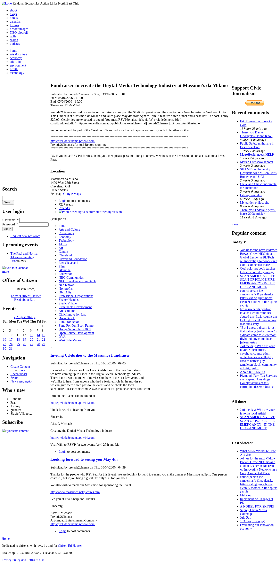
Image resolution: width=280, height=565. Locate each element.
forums (14, 25)
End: (53, 101)
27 (31, 344)
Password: (10, 224)
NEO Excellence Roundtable (77, 281)
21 (38, 339)
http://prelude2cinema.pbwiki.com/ (72, 141)
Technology (66, 240)
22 (43, 339)
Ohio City (65, 292)
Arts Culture (67, 310)
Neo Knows (66, 285)
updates (15, 43)
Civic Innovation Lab (72, 314)
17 (11, 339)
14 (38, 335)
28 (38, 344)
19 (24, 339)
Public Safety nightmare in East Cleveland (257, 145)
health (14, 69)
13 (31, 335)
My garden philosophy (254, 202)
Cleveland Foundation (73, 259)
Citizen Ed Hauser (70, 545)
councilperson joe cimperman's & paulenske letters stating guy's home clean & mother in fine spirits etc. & (258, 298)
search (14, 40)
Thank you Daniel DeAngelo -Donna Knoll (256, 134)
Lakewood (66, 274)
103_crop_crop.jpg (252, 521)
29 (43, 344)
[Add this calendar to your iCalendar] (15, 268)
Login (62, 200)
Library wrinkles (251, 195)
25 (18, 344)
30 (4, 348)
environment (18, 65)
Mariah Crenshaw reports (256, 162)
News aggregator (21, 381)
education (16, 61)
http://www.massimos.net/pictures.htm (75, 492)
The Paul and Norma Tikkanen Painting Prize (24, 257)
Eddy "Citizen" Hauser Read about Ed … (26, 297)
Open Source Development (76, 333)
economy (16, 58)
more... (23, 370)
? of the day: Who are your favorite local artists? (257, 347)
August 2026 (24, 317)
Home (6, 538)
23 (4, 344)
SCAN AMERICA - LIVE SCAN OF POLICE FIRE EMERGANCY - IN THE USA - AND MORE (257, 281)
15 (43, 335)
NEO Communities (71, 277)
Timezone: (57, 105)
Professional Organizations (76, 296)
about (13, 10)
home (13, 50)
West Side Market (70, 340)
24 (11, 344)
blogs (13, 14)
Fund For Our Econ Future (76, 325)
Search (14, 377)
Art (61, 248)
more (5, 271)
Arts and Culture (69, 229)
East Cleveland (68, 262)
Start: (54, 98)
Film (62, 225)
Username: (10, 220)
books (14, 18)
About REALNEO (252, 372)
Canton (63, 251)
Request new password (25, 236)
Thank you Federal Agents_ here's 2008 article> (258, 211)
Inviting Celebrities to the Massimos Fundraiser (90, 355)
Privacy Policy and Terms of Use (23, 560)
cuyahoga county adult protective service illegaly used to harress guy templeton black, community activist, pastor (258, 361)
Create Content (20, 366)
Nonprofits (66, 288)
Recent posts (18, 374)
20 (31, 339)
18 (18, 339)
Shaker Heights (69, 299)
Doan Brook (67, 318)
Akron (63, 244)
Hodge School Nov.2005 (75, 329)
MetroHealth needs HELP (257, 154)
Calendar (64, 208)
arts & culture (18, 54)
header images (19, 29)
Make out (246, 495)
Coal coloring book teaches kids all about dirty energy (257, 270)
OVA (62, 336)
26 (24, 344)
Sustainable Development (75, 307)
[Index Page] (7, 3)
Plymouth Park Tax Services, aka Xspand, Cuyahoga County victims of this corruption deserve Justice (259, 381)
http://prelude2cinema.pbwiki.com (72, 402)
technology (17, 73)
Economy (65, 237)
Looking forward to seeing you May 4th (84, 459)
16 (4, 339)
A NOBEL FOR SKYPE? (257, 506)
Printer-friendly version (107, 212)
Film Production (69, 322)
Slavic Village (68, 303)
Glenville (65, 270)
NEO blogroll (19, 32)
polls (13, 36)
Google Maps (72, 193)
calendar (15, 21)
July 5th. (245, 517)
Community (66, 233)
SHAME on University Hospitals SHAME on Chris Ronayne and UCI (258, 173)
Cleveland (65, 255)
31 (11, 348)
